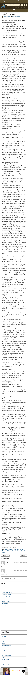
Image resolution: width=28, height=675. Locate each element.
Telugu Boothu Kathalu (18, 549)
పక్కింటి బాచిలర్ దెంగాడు (6, 645)
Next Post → (24, 555)
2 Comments (5, 17)
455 (13, 14)
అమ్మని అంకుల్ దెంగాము (6, 641)
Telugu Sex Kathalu (16, 550)
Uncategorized (5, 603)
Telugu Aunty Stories (6, 590)
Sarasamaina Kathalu (6, 587)
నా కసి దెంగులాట (5, 664)
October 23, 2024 (6, 16)
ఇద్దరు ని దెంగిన (5, 662)
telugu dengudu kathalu (7, 550)
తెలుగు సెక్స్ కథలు (5, 605)
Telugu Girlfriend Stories (7, 596)
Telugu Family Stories (6, 594)
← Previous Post (5, 555)
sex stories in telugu (8, 549)
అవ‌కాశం (3, 643)
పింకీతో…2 (5, 14)
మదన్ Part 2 (4, 636)
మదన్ (3, 638)
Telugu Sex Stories (16, 16)
